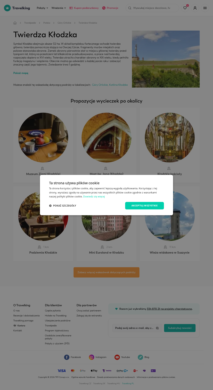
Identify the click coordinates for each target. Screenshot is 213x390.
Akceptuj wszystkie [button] (144, 205)
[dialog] (106, 195)
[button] (62, 206)
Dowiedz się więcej (94, 196)
